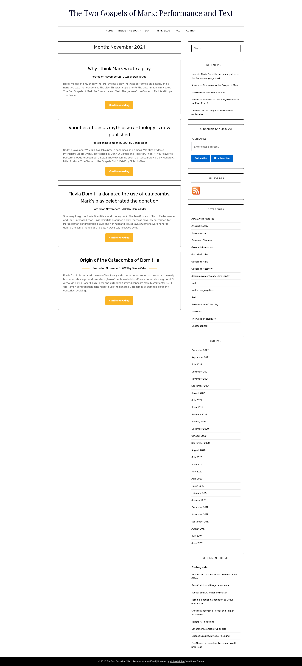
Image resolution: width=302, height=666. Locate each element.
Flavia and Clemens (201, 240)
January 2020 (198, 500)
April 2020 (196, 478)
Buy (147, 30)
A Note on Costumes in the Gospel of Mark (214, 85)
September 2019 (200, 521)
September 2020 (200, 443)
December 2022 (200, 350)
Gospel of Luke (199, 254)
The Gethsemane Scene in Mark (208, 92)
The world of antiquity (203, 318)
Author (191, 30)
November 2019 (199, 514)
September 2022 (200, 357)
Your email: (198, 138)
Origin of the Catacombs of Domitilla (119, 260)
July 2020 (196, 457)
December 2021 (199, 371)
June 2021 (197, 407)
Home (109, 30)
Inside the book (128, 30)
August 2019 (198, 528)
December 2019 (199, 507)
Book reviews (198, 233)
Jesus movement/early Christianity (210, 276)
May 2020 (196, 471)
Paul (193, 297)
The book (196, 311)
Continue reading (119, 105)
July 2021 (196, 400)
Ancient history (199, 226)
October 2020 (199, 436)
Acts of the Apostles (203, 218)
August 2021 (198, 393)
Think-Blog (162, 30)
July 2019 (196, 535)
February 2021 (199, 414)
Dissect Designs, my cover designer (210, 636)
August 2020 (198, 450)
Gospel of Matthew (202, 268)
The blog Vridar (199, 567)
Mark (193, 283)
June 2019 (197, 543)
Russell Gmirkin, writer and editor (209, 592)
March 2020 (197, 486)
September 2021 (200, 385)
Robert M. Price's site (202, 621)
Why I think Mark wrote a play (119, 68)
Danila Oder (140, 76)
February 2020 (199, 493)
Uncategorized (199, 326)
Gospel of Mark (199, 261)
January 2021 (198, 421)
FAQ (178, 30)
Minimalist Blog (177, 661)
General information (202, 247)
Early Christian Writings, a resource (210, 585)
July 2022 (196, 364)
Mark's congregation (202, 290)
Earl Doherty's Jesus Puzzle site (208, 628)
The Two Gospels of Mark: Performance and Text (151, 13)
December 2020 (200, 428)
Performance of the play (204, 304)
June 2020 (197, 464)
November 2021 (199, 378)
